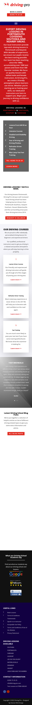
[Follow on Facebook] (4, 691)
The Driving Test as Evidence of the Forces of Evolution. (15, 515)
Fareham (21, 113)
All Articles (19, 444)
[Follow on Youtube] (8, 691)
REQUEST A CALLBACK (16, 218)
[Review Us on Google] (16, 576)
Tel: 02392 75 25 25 (14, 161)
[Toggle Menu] (16, 23)
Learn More (12, 166)
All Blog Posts (16, 434)
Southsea (23, 110)
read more (9, 463)
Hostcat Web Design (17, 703)
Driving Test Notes (11, 523)
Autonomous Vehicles (15, 476)
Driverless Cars (10, 482)
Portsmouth (9, 110)
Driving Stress (10, 447)
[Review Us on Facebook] (16, 595)
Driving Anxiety (12, 441)
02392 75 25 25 (16, 15)
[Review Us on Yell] (16, 586)
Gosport (10, 113)
